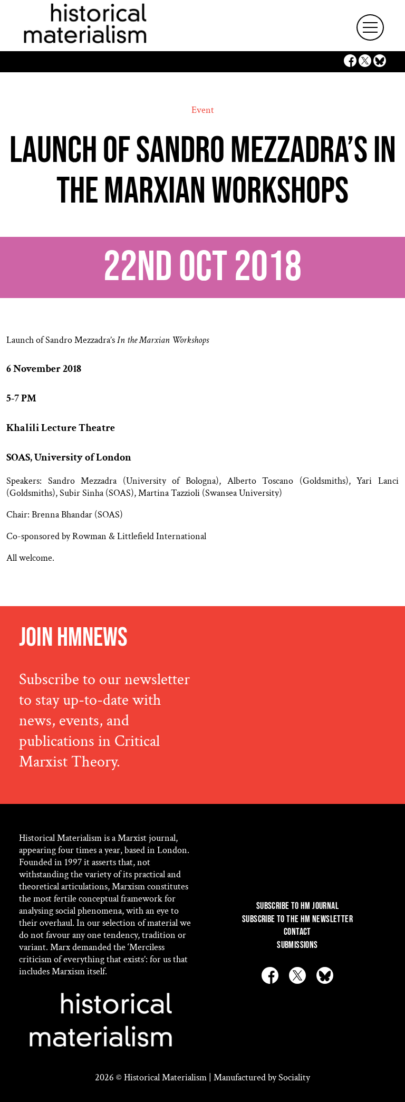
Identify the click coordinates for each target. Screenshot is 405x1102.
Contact (297, 931)
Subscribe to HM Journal (297, 906)
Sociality (294, 1077)
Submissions (297, 945)
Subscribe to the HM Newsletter (297, 919)
